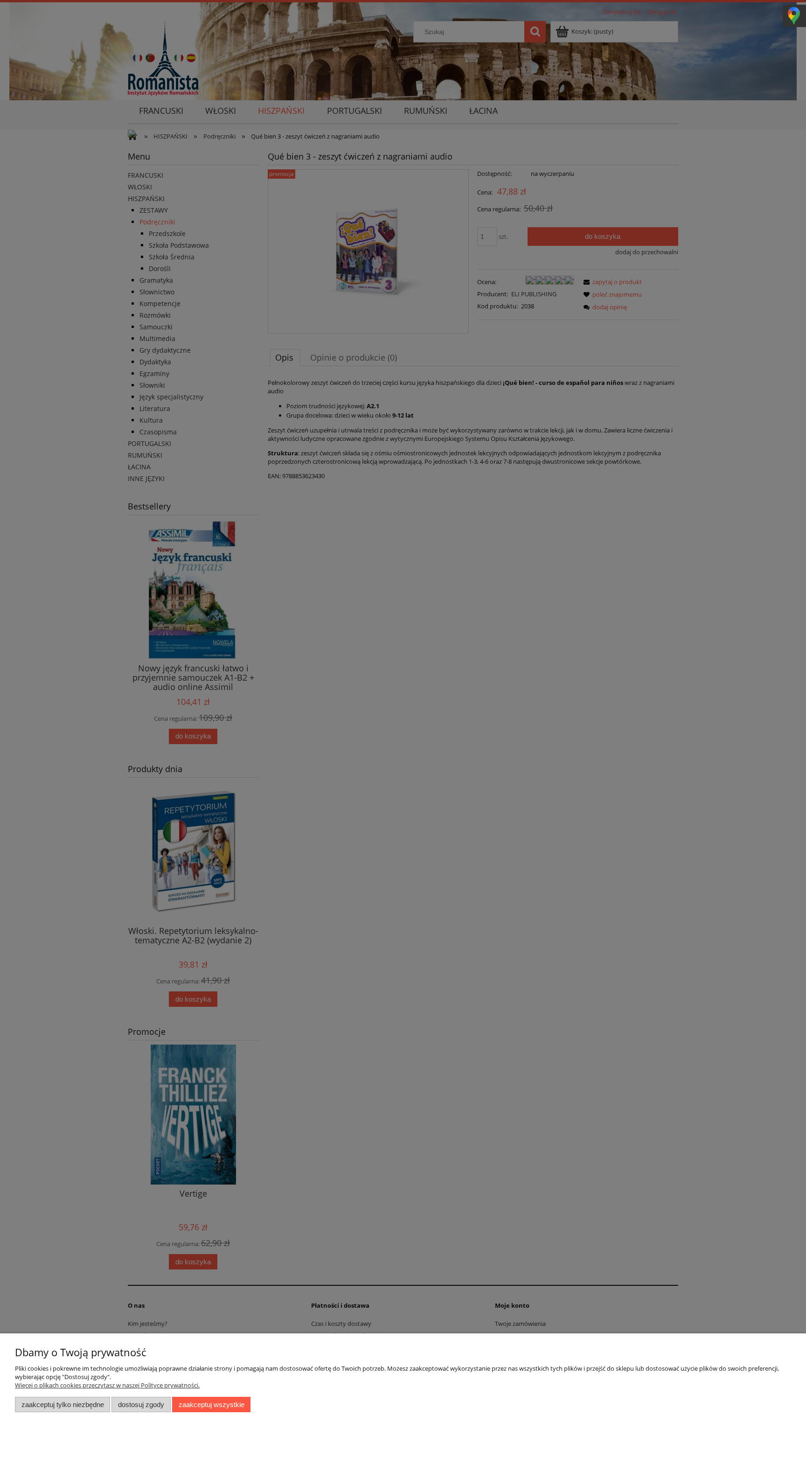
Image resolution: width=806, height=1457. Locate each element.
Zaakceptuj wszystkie (211, 1404)
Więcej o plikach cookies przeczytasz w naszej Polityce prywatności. (107, 1385)
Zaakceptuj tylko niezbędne (62, 1404)
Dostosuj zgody (141, 1404)
